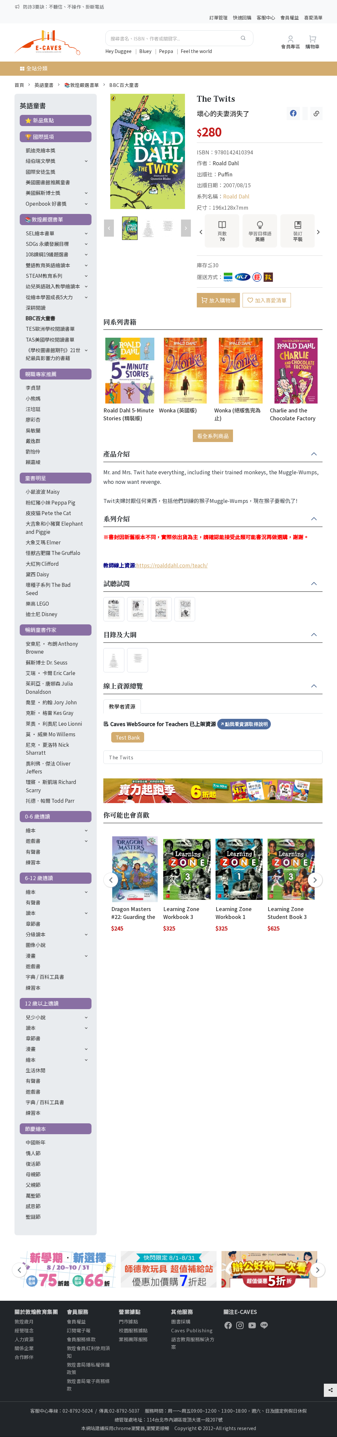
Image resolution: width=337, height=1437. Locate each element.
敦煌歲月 (24, 1321)
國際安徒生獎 (40, 171)
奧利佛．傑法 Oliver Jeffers (48, 767)
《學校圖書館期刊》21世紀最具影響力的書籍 (53, 353)
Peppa (166, 51)
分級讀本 (35, 934)
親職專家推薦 (41, 374)
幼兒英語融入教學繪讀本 (53, 286)
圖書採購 (180, 1321)
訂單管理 (218, 17)
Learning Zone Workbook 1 (234, 912)
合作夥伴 (24, 1356)
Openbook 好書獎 (46, 203)
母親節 (33, 1174)
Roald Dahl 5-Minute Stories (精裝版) (128, 414)
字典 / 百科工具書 (45, 976)
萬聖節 (33, 1195)
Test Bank (128, 737)
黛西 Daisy (37, 574)
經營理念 (24, 1330)
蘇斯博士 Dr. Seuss (46, 662)
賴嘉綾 (33, 461)
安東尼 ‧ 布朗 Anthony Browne (52, 647)
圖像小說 (35, 944)
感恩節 (33, 1206)
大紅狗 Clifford (42, 563)
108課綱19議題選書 (47, 254)
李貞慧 (33, 387)
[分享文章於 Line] (305, 113)
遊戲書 (33, 840)
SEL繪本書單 (40, 233)
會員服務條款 (81, 1339)
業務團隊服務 (133, 1339)
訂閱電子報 (79, 1330)
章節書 (33, 923)
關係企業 (24, 1348)
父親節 (33, 1184)
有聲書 (33, 851)
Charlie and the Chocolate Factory (293, 414)
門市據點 (128, 1321)
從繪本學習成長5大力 (49, 296)
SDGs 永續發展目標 (47, 243)
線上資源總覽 (123, 686)
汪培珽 (33, 408)
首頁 (19, 84)
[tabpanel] (213, 741)
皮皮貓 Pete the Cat (48, 512)
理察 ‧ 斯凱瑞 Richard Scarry (51, 785)
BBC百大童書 (124, 84)
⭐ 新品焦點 (39, 120)
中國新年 (35, 1142)
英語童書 (44, 84)
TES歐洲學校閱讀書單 (50, 328)
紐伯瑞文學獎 (40, 160)
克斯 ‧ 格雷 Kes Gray (49, 712)
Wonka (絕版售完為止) (237, 414)
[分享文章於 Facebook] (293, 113)
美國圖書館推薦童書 (48, 182)
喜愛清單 (313, 17)
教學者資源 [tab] (122, 706)
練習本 (33, 862)
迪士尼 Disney (41, 613)
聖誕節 (33, 1216)
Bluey (145, 51)
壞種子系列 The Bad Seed (48, 588)
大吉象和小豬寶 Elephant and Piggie (54, 527)
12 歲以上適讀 (42, 1003)
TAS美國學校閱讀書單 (50, 339)
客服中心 (266, 17)
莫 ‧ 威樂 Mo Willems (50, 734)
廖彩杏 (33, 419)
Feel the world (196, 51)
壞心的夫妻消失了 (223, 113)
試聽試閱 (116, 584)
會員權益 (289, 17)
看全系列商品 (213, 436)
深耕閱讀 (35, 307)
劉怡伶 (33, 451)
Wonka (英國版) (178, 410)
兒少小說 (35, 1017)
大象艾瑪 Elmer (43, 542)
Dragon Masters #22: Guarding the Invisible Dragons (133, 912)
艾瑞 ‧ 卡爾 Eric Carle (50, 672)
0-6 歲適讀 (37, 816)
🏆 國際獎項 (39, 137)
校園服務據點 (133, 1330)
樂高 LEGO (37, 603)
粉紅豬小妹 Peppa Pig (50, 502)
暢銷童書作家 (41, 630)
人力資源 (24, 1339)
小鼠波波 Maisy (43, 491)
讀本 (31, 912)
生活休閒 (35, 1070)
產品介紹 (116, 454)
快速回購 (242, 17)
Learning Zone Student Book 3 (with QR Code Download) (287, 912)
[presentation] (200, 232)
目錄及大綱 (119, 635)
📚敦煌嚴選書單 (81, 84)
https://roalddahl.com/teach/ (172, 565)
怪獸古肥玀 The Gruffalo (53, 552)
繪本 (31, 830)
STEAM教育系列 (44, 275)
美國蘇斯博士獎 (43, 192)
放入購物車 (222, 300)
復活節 (33, 1163)
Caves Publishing (192, 1330)
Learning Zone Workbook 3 (181, 912)
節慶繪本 (35, 1129)
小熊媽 (33, 398)
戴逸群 (33, 440)
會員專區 (290, 46)
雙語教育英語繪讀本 (48, 265)
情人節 (33, 1153)
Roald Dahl (226, 163)
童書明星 (35, 478)
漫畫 (31, 955)
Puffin (225, 174)
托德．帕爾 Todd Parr (50, 800)
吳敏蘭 (33, 430)
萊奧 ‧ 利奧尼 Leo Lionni (54, 723)
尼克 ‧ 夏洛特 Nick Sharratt (47, 748)
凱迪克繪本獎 (40, 150)
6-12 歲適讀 (39, 878)
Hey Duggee (119, 51)
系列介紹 (116, 519)
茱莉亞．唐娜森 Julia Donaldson (49, 687)
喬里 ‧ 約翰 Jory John (51, 702)
